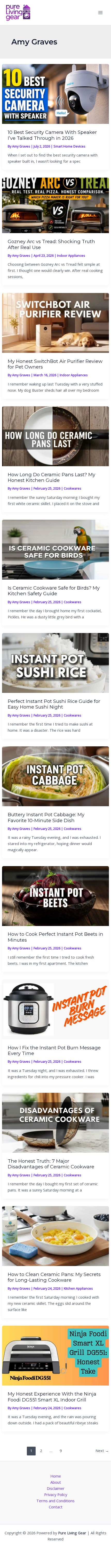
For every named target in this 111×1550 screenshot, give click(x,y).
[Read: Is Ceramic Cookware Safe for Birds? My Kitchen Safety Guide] (55, 549)
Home (55, 1476)
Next (102, 1450)
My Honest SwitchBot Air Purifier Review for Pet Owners (55, 364)
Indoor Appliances (71, 255)
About (55, 1482)
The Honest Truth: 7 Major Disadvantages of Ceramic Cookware (51, 1164)
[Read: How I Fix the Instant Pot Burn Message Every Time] (55, 1008)
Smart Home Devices (69, 146)
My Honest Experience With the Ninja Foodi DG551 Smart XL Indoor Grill (52, 1396)
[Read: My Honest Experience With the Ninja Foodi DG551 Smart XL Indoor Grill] (55, 1355)
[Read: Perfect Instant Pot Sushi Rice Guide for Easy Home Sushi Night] (55, 662)
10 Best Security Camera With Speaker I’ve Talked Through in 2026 (52, 135)
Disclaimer (56, 1488)
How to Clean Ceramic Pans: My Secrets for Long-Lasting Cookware (54, 1277)
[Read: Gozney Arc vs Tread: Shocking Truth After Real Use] (55, 204)
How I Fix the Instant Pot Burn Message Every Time (54, 1050)
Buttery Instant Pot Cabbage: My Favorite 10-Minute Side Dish (46, 817)
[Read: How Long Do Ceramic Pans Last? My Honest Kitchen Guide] (55, 435)
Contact (55, 1506)
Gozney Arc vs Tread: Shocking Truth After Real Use (51, 244)
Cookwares (72, 488)
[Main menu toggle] (100, 12)
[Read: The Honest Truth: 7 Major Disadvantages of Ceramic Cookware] (55, 1122)
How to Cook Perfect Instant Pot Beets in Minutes (55, 937)
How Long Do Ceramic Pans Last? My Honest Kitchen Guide (51, 477)
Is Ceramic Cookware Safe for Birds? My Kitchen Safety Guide (54, 591)
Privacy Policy (55, 1494)
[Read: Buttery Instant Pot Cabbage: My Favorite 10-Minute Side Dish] (55, 775)
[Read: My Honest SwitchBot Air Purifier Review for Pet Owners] (55, 322)
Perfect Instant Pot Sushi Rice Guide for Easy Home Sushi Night (54, 704)
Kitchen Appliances (78, 1288)
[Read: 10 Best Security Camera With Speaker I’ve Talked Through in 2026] (55, 93)
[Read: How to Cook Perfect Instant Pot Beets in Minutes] (55, 895)
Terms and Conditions (55, 1500)
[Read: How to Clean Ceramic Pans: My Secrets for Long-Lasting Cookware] (55, 1235)
